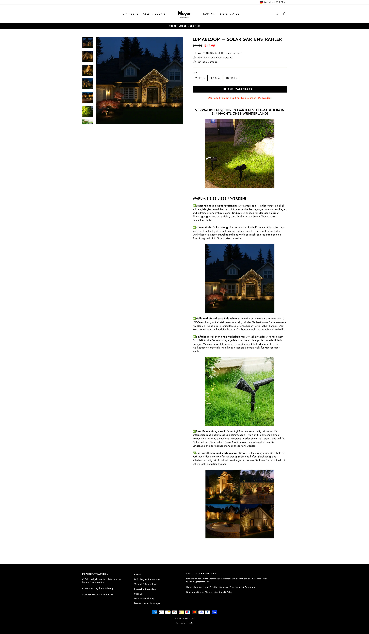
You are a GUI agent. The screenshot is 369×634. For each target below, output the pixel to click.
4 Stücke (216, 78)
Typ (195, 72)
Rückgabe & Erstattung (145, 588)
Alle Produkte (154, 13)
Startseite (131, 13)
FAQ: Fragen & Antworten (147, 579)
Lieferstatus (229, 13)
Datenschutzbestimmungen (147, 603)
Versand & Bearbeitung (145, 584)
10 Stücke (231, 78)
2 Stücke (200, 78)
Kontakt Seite (225, 592)
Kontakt (209, 13)
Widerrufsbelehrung (144, 598)
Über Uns (139, 593)
